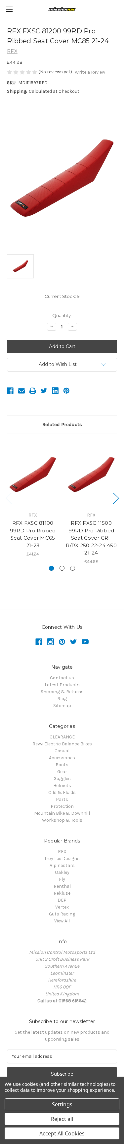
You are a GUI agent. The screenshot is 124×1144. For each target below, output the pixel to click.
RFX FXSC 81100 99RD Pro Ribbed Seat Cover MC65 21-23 (33, 534)
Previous (8, 498)
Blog (62, 698)
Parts (62, 799)
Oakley (62, 872)
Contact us (62, 678)
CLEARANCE (62, 737)
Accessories (62, 758)
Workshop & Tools (62, 820)
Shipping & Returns (62, 692)
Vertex (62, 907)
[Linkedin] (55, 390)
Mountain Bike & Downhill (62, 813)
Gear (62, 771)
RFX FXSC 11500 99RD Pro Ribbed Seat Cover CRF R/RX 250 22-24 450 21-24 (91, 538)
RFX (62, 851)
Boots (62, 765)
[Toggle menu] (9, 9)
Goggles (62, 778)
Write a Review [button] (90, 72)
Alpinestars (62, 865)
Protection (62, 806)
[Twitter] (44, 390)
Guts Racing (62, 914)
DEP (62, 900)
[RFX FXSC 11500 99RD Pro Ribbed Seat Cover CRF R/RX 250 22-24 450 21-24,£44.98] (91, 474)
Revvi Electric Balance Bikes (62, 744)
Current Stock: (62, 296)
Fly (62, 879)
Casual (62, 751)
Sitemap (62, 705)
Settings (62, 1104)
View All (62, 921)
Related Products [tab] (62, 424)
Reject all (62, 1119)
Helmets (62, 785)
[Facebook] (10, 390)
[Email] (21, 390)
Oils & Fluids (62, 792)
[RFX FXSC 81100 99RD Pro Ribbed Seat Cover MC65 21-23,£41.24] (33, 474)
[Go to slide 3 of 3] (72, 568)
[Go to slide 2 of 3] (62, 568)
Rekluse (62, 893)
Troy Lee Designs (62, 858)
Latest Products (62, 685)
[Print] (32, 390)
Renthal (62, 886)
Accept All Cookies (62, 1133)
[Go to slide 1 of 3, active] (51, 568)
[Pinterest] (66, 390)
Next (115, 498)
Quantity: (62, 315)
